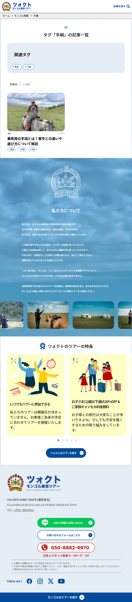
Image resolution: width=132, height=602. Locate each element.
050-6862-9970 (70, 547)
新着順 (13, 84)
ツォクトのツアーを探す (64, 453)
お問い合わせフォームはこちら (63, 535)
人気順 (26, 84)
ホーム (6, 15)
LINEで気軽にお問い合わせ (67, 522)
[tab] (58, 440)
